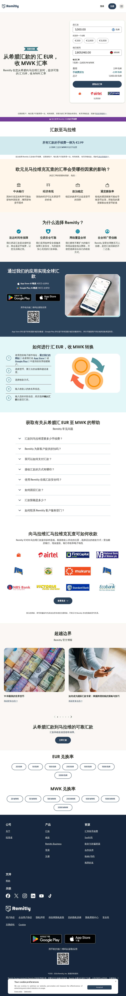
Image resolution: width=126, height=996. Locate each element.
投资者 (9, 838)
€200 (77, 41)
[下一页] (71, 717)
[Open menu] (121, 6)
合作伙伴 (89, 850)
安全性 (105, 917)
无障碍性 (10, 925)
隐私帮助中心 (92, 917)
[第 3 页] (63, 717)
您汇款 (76, 25)
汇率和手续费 (91, 831)
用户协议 (10, 917)
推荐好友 (89, 863)
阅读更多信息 (11, 701)
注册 (112, 6)
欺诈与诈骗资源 (92, 844)
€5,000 (103, 41)
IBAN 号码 (89, 856)
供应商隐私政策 (56, 917)
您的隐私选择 (74, 917)
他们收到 (77, 48)
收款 (47, 838)
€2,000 (89, 41)
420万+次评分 (34, 284)
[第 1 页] (57, 717)
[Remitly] (10, 6)
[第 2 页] (60, 717)
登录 (102, 6)
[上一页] (54, 717)
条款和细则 (101, 114)
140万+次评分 (35, 288)
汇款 (47, 831)
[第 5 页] (68, 717)
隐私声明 (40, 917)
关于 (8, 831)
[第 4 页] (65, 717)
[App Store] (47, 297)
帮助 (8, 881)
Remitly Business (53, 844)
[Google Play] (19, 297)
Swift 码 (89, 838)
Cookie (22, 925)
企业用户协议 (25, 917)
